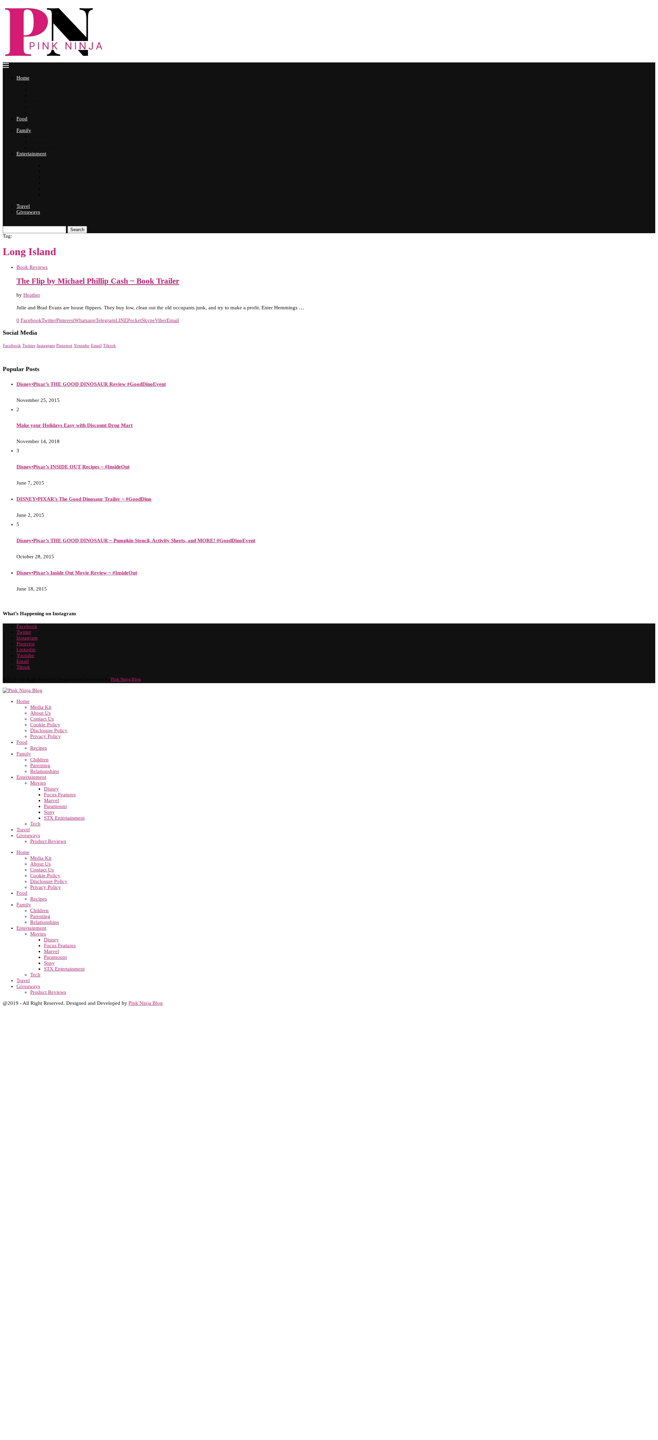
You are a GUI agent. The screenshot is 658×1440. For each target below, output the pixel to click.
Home (22, 78)
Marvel (50, 177)
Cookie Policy (43, 101)
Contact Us (40, 95)
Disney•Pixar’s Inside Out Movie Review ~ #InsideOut (76, 572)
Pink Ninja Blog (126, 679)
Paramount (54, 183)
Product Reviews (45, 218)
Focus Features (57, 171)
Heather (31, 295)
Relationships (43, 148)
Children (38, 136)
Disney (50, 165)
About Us (39, 89)
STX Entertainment (62, 194)
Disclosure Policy (46, 107)
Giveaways (28, 212)
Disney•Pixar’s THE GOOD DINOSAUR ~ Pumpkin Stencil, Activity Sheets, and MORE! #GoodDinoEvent (135, 540)
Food (21, 118)
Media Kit (39, 83)
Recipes (37, 124)
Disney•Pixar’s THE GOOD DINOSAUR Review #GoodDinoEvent (91, 384)
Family (23, 130)
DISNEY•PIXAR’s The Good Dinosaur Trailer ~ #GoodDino (83, 499)
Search (77, 229)
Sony (48, 188)
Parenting (39, 142)
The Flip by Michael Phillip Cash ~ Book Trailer (97, 281)
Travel (23, 206)
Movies (37, 159)
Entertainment (31, 153)
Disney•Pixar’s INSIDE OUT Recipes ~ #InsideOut (73, 466)
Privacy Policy (43, 113)
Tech (34, 200)
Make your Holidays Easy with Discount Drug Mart (74, 425)
